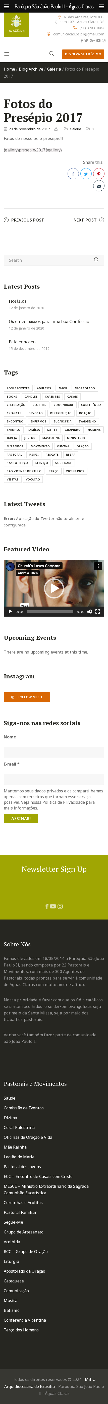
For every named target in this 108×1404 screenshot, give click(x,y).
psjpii (33, 454)
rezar (71, 454)
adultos (44, 388)
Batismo (12, 1310)
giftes (52, 429)
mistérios (15, 446)
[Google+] (92, 40)
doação (85, 413)
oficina (63, 446)
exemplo (14, 429)
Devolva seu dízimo (83, 54)
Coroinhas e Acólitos (23, 1202)
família (34, 429)
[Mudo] (89, 611)
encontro (15, 421)
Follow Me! (28, 697)
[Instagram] (103, 40)
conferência (91, 405)
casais (72, 396)
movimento (40, 446)
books (12, 396)
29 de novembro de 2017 (29, 129)
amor (63, 388)
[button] (54, 588)
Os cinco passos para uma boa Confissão (49, 321)
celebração (16, 405)
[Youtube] (98, 40)
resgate (52, 454)
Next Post (85, 220)
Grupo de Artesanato (23, 1232)
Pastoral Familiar (20, 1212)
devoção (36, 413)
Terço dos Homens (21, 1330)
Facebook (73, 173)
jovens (29, 438)
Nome (10, 737)
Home (9, 69)
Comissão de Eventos (24, 1108)
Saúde (10, 1098)
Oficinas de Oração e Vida (28, 1137)
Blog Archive (31, 69)
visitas (13, 479)
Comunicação (16, 1290)
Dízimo (10, 1117)
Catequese (14, 1281)
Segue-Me (13, 1222)
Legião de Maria (19, 1157)
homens (94, 429)
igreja (12, 438)
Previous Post (27, 220)
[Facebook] (82, 40)
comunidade (64, 405)
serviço (41, 463)
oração (83, 446)
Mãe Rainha (15, 1147)
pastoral (14, 454)
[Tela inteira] (97, 611)
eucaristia (62, 421)
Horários (17, 301)
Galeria (54, 69)
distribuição (61, 413)
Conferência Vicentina (25, 1320)
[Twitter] (86, 40)
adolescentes (18, 388)
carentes (52, 396)
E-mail (12, 764)
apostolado (85, 388)
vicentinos (75, 471)
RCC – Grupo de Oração (26, 1251)
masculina (51, 438)
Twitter (86, 173)
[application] (54, 588)
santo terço (17, 463)
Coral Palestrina (19, 1127)
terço (54, 471)
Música (11, 1300)
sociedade (63, 463)
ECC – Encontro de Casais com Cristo (38, 1176)
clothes (39, 405)
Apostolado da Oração (24, 1271)
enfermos (38, 421)
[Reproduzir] (10, 611)
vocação (33, 479)
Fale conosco (22, 342)
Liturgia (11, 1261)
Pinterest (98, 173)
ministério (76, 438)
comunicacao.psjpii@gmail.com (78, 34)
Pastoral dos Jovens (22, 1166)
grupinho (73, 429)
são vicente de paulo (24, 471)
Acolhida (12, 1242)
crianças (14, 413)
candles (31, 396)
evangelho (87, 421)
